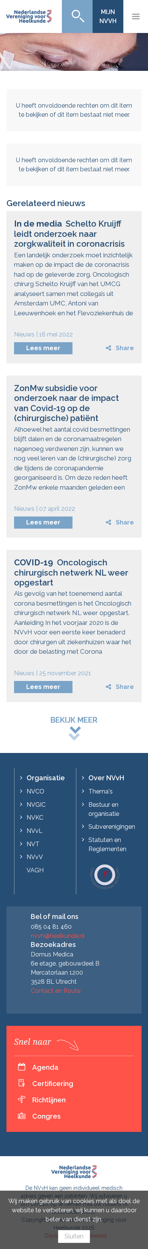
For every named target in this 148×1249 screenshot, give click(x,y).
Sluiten (74, 1236)
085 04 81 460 (51, 926)
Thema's (100, 791)
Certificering (52, 1084)
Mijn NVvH (108, 16)
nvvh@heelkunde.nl (58, 935)
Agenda (45, 1067)
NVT (33, 844)
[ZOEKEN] (77, 16)
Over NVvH (106, 778)
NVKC (35, 817)
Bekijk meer (74, 720)
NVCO (35, 791)
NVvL (35, 830)
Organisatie (46, 778)
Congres (46, 1116)
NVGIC (36, 804)
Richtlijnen (49, 1100)
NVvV (35, 857)
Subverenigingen (111, 826)
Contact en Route (55, 990)
